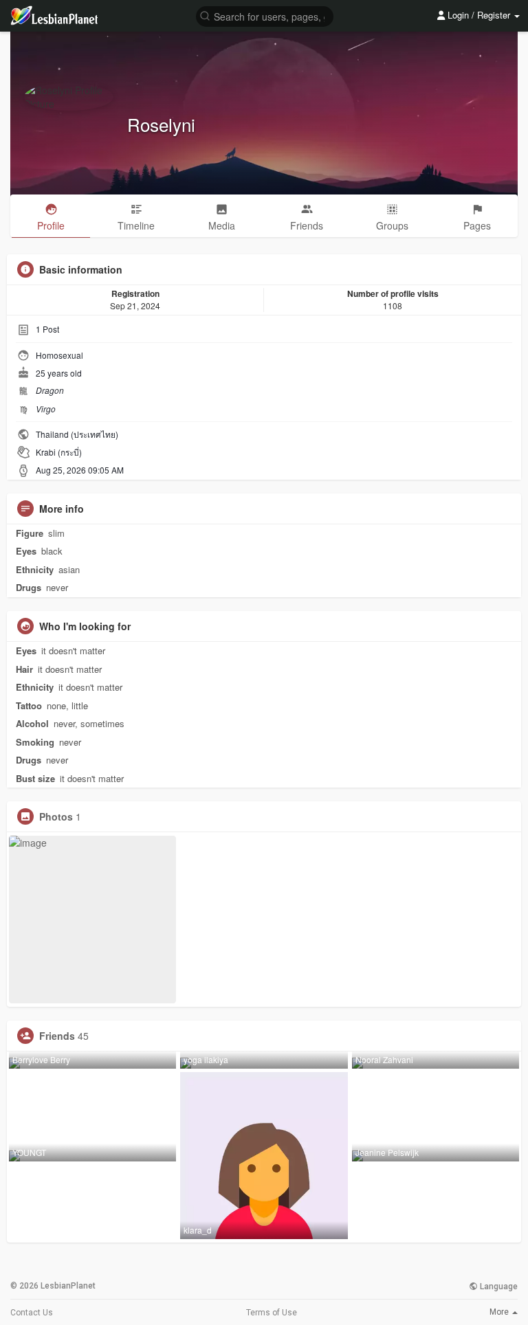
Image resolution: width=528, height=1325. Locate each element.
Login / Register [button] (479, 14)
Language (498, 1286)
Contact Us (31, 1313)
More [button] (500, 1312)
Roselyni (161, 124)
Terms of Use (271, 1313)
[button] (264, 15)
